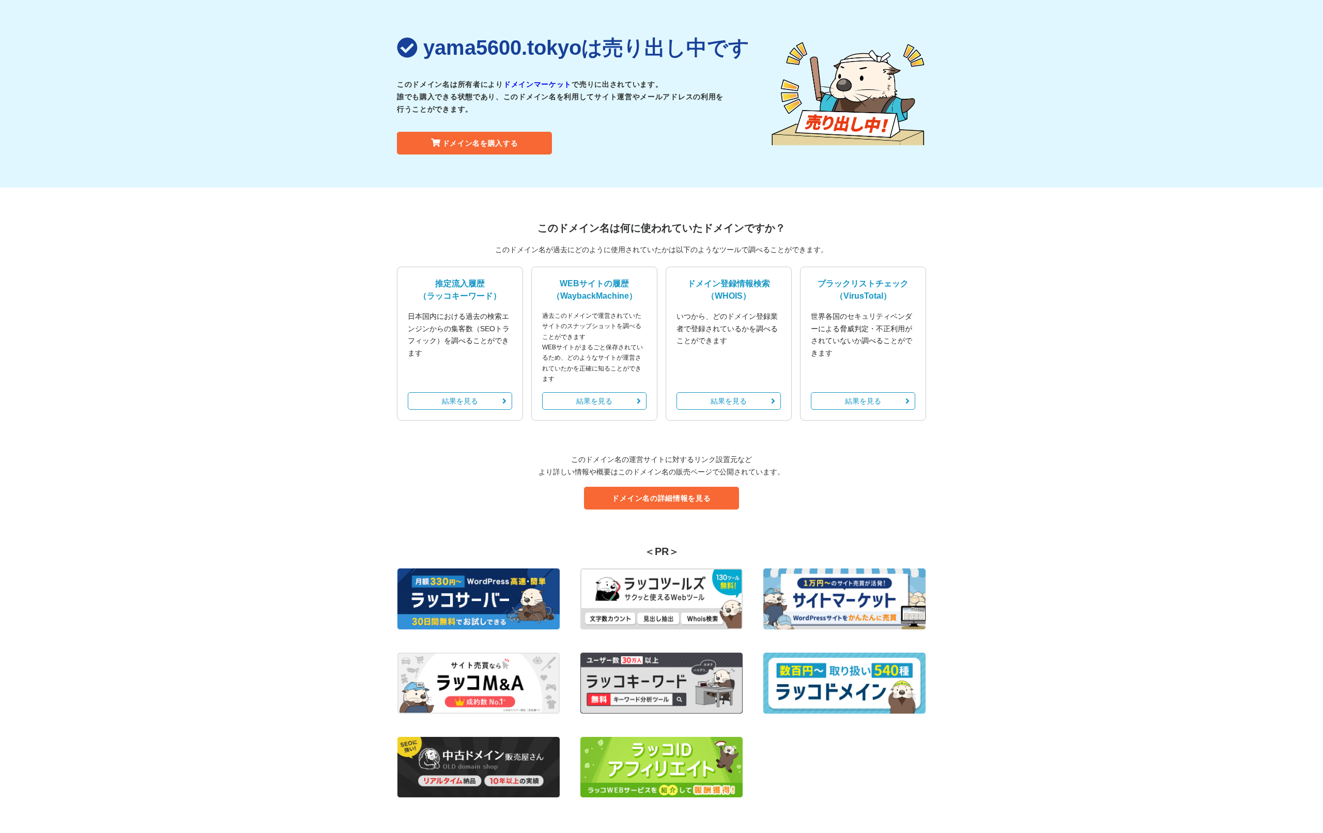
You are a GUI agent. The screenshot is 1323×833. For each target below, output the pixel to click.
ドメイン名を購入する (480, 143)
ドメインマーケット (537, 84)
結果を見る (460, 401)
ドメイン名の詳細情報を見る (661, 498)
